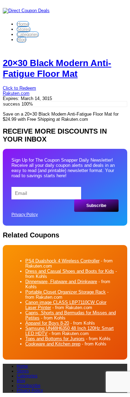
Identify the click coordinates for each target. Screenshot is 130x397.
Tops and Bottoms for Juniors (55, 338)
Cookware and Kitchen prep (52, 343)
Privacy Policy (24, 214)
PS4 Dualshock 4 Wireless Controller (62, 260)
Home (23, 24)
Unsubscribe (29, 385)
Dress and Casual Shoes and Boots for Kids (69, 271)
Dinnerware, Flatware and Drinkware (61, 281)
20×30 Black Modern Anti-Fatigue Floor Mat (57, 68)
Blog (21, 39)
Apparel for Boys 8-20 (47, 323)
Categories (27, 34)
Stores (23, 29)
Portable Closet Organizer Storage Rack (65, 292)
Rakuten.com (16, 93)
